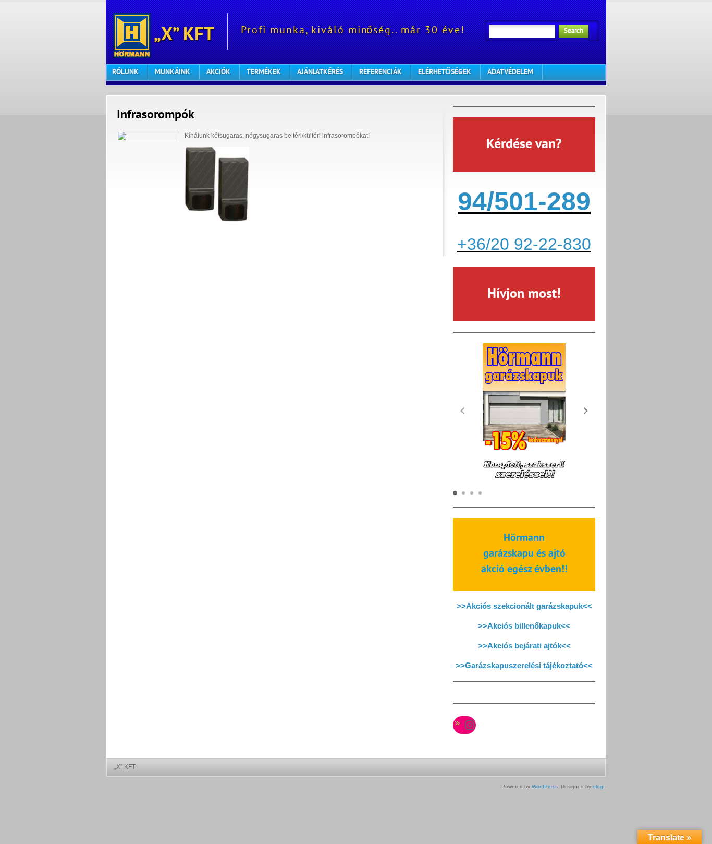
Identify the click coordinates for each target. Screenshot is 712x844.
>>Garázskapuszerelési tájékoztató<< (524, 665)
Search (573, 31)
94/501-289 (524, 201)
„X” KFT (182, 36)
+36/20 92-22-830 (524, 244)
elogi (598, 786)
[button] (586, 410)
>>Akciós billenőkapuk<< (524, 625)
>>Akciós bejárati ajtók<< (524, 645)
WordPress (545, 786)
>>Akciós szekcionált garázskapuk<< (524, 605)
